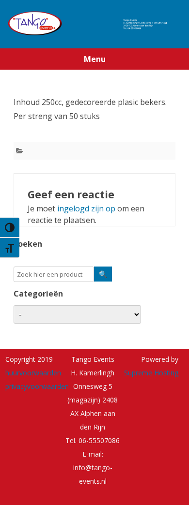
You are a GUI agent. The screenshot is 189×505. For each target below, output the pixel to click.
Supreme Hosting (151, 372)
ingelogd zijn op (86, 208)
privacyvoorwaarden (37, 386)
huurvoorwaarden (33, 372)
